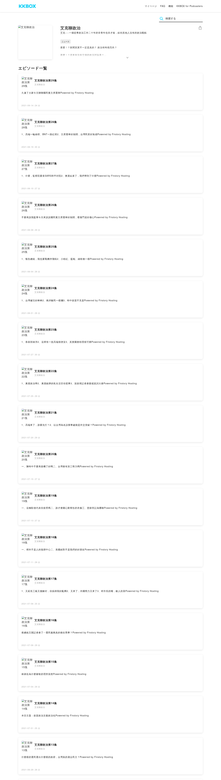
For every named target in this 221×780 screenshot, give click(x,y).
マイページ (151, 6)
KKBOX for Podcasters (190, 6)
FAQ (162, 6)
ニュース (65, 41)
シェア (200, 27)
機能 (170, 6)
